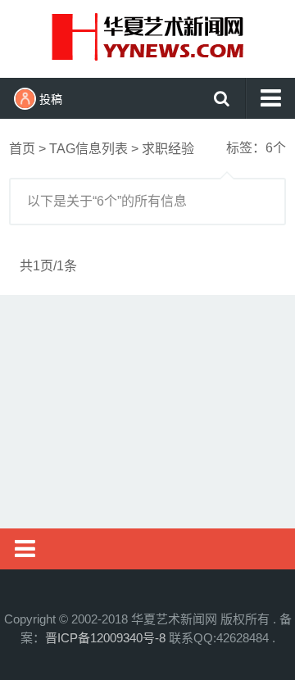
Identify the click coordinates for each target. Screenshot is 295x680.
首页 (22, 149)
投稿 (50, 99)
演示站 (147, 37)
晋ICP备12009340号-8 (105, 638)
